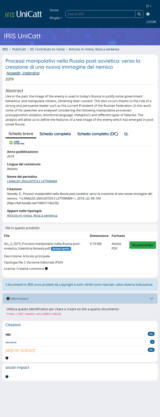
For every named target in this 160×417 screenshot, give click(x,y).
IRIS (5, 49)
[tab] (126, 134)
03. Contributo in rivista (47, 49)
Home (54, 10)
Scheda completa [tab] (55, 133)
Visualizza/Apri (143, 245)
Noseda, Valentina (22, 72)
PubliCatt (19, 49)
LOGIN (151, 22)
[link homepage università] (23, 14)
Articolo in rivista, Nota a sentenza (94, 49)
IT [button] (147, 6)
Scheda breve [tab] (21, 133)
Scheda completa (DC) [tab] (97, 133)
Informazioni (19, 298)
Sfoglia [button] (55, 18)
